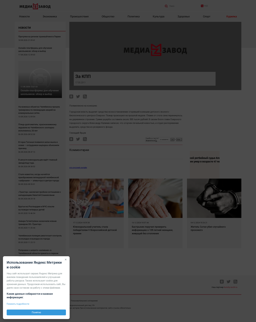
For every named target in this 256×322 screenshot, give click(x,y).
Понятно (36, 312)
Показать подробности (18, 304)
